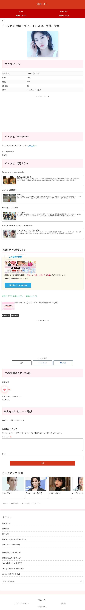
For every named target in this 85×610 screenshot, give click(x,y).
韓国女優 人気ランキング (11, 558)
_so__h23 (32, 145)
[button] (79, 487)
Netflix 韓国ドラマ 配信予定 (12, 563)
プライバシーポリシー (21, 603)
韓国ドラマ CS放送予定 (11, 545)
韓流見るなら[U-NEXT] (18, 285)
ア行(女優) (7, 315)
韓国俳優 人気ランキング (11, 552)
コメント (7, 437)
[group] (13, 487)
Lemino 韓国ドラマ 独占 (11, 574)
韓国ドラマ (6, 523)
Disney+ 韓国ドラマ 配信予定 (13, 569)
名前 (3, 454)
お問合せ (63, 603)
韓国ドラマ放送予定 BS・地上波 (14, 539)
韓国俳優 (5, 529)
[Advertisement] (42, 115)
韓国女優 (15, 315)
